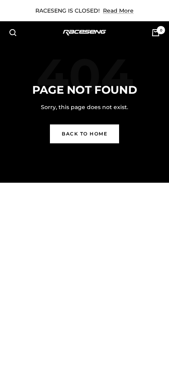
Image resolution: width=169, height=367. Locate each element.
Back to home (84, 134)
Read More (118, 10)
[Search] (13, 32)
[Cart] (156, 32)
